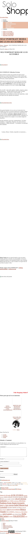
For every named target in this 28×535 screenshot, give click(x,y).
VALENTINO (19, 516)
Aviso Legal (5, 528)
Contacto (5, 29)
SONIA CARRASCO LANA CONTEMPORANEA (8, 408)
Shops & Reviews (10, 27)
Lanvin (14, 507)
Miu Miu (12, 509)
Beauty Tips (8, 25)
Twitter (4, 437)
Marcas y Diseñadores (11, 23)
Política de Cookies (7, 525)
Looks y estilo (9, 22)
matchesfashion (3, 269)
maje (8, 509)
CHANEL (13, 499)
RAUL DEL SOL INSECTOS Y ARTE (17, 418)
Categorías (5, 21)
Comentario (3, 446)
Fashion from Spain (8, 503)
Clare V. (8, 500)
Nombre (2, 458)
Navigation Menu (4, 17)
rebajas (1, 514)
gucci (1, 505)
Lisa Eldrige (19, 507)
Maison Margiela (3, 509)
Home (1, 45)
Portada (4, 19)
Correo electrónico (4, 461)
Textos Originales (4, 531)
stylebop (21, 267)
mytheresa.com (12, 269)
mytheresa (17, 509)
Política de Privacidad (8, 527)
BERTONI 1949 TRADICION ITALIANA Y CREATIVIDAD (17, 407)
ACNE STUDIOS (17, 495)
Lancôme (9, 507)
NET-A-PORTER (10, 511)
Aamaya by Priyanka (5, 495)
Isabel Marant (19, 505)
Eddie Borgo (22, 501)
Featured (6, 45)
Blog (4, 524)
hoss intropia (10, 505)
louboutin (24, 507)
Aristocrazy (21, 497)
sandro (13, 514)
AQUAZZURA (15, 497)
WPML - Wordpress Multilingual (13, 533)
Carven (5, 499)
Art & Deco (8, 26)
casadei (8, 499)
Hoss (4, 505)
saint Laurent (7, 514)
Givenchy (21, 503)
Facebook (5, 436)
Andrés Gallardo (8, 497)
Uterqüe (11, 516)
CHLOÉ (17, 499)
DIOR (11, 500)
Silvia (6, 49)
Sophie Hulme (18, 514)
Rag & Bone (24, 511)
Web (1, 465)
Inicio (4, 523)
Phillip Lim (17, 511)
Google (4, 434)
